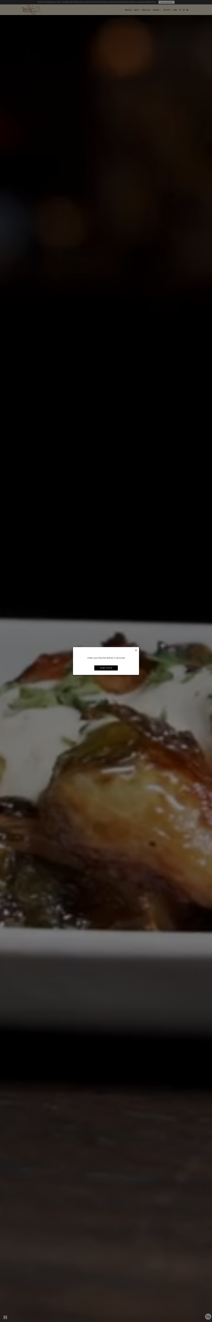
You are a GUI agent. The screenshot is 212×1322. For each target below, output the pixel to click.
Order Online (106, 668)
